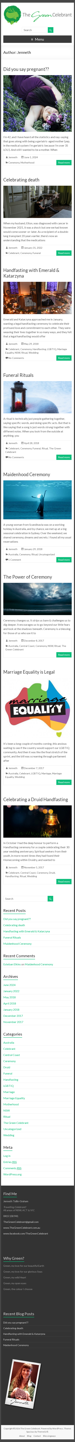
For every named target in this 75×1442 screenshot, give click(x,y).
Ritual (24, 352)
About (22, 1436)
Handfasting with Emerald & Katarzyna (26, 931)
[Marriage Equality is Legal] (37, 679)
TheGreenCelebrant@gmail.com (21, 1221)
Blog (29, 1436)
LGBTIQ (51, 349)
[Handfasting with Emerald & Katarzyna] (37, 283)
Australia (13, 554)
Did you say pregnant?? (26, 69)
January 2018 (11, 1009)
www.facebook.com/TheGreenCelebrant (25, 1233)
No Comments (16, 357)
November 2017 (13, 1022)
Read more (64, 162)
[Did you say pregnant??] (37, 76)
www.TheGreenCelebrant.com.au (21, 1227)
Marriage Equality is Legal (29, 672)
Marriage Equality (14, 1098)
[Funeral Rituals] (37, 382)
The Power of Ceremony (27, 577)
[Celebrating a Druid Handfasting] (37, 807)
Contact (37, 1436)
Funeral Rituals (18, 375)
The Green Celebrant (15, 1122)
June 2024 (9, 984)
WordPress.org (12, 1174)
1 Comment (14, 559)
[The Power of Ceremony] (37, 584)
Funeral (37, 252)
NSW (17, 352)
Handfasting (39, 349)
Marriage (46, 773)
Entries (10, 1162)
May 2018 (9, 997)
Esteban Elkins (12, 964)
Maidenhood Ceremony (26, 474)
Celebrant (13, 252)
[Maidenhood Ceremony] (37, 482)
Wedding (34, 352)
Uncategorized (47, 554)
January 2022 (11, 991)
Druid (52, 872)
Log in (6, 1155)
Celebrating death (21, 180)
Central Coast (27, 645)
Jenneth (12, 157)
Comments (12, 1168)
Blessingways (49, 1436)
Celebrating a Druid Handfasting (35, 799)
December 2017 (13, 1015)
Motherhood (27, 162)
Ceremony (14, 162)
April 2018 (9, 1003)
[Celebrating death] (37, 187)
